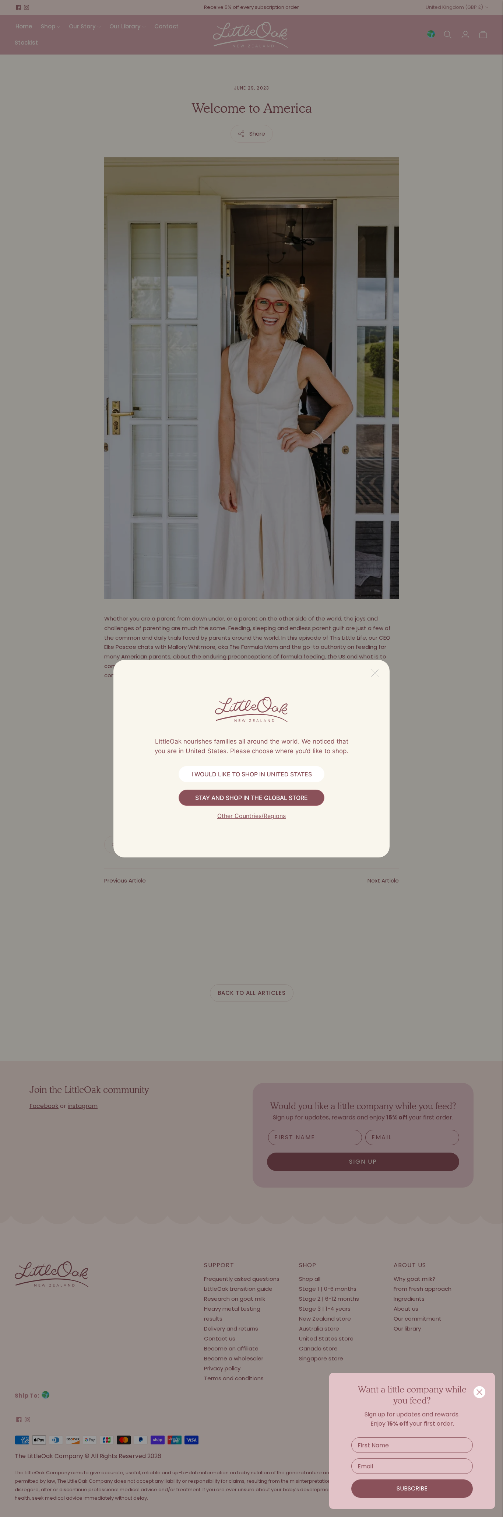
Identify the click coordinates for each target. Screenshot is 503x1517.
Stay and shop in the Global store (251, 797)
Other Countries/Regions (251, 815)
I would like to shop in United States (251, 774)
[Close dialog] (479, 1392)
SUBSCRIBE (412, 1488)
